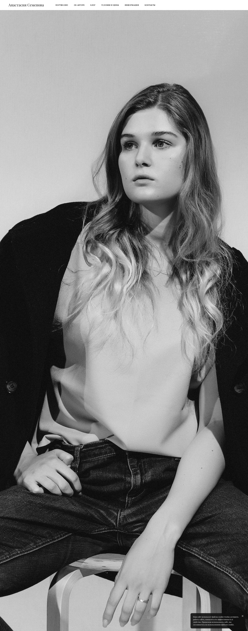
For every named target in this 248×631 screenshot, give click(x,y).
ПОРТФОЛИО (62, 5)
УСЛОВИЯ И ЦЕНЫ (110, 5)
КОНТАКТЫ (150, 5)
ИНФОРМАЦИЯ (132, 5)
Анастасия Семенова (26, 5)
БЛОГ (92, 5)
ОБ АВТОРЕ (79, 5)
